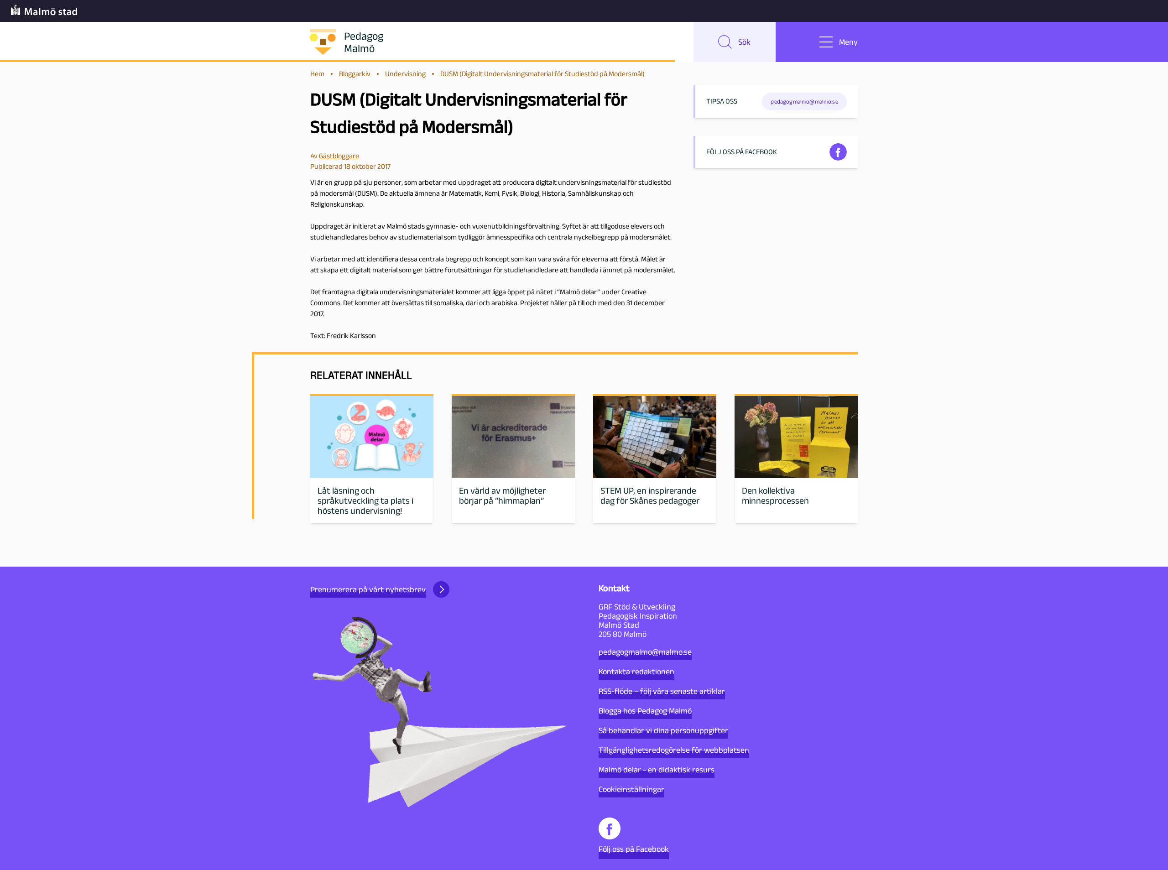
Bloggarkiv (354, 74)
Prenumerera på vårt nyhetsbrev (368, 589)
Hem (317, 74)
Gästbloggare (339, 156)
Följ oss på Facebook (634, 849)
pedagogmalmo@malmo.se (645, 651)
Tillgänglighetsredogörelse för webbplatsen (674, 750)
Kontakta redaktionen (636, 671)
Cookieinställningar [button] (631, 789)
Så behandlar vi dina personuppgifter (663, 730)
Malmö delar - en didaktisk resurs (656, 769)
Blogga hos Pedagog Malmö (645, 710)
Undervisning (405, 74)
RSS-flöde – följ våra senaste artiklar (662, 691)
